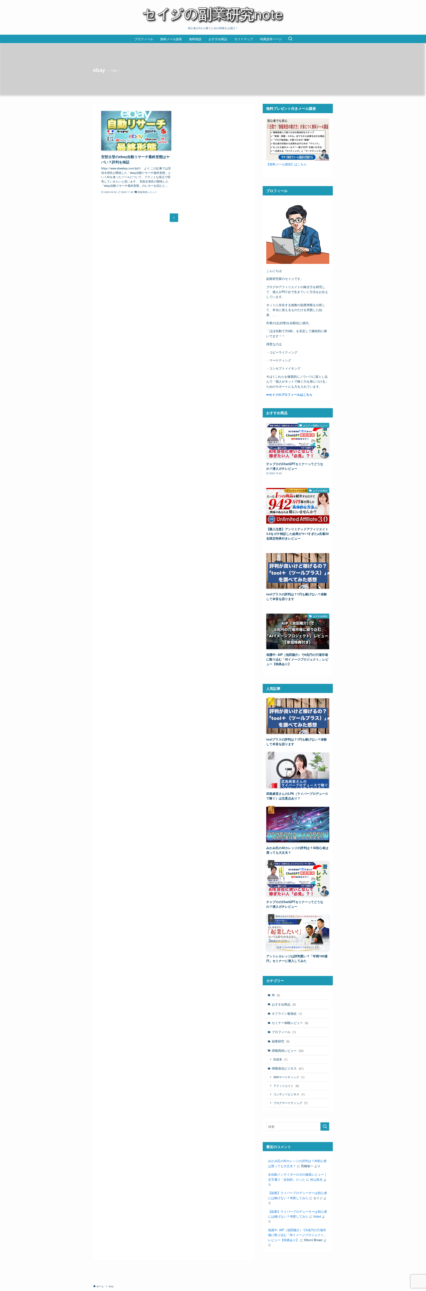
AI (276, 995)
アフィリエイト (286, 1086)
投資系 (280, 1059)
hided (317, 1216)
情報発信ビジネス (288, 1068)
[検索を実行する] (324, 1126)
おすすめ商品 (284, 1004)
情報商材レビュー (288, 1050)
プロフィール (284, 1032)
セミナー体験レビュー (290, 1022)
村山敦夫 (316, 1179)
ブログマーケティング (290, 1103)
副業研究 (281, 1041)
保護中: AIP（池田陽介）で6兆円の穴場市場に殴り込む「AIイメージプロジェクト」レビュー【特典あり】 (297, 1235)
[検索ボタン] (290, 39)
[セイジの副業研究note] (213, 14)
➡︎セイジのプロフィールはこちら (289, 394)
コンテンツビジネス (289, 1094)
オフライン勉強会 (287, 1013)
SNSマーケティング (288, 1077)
